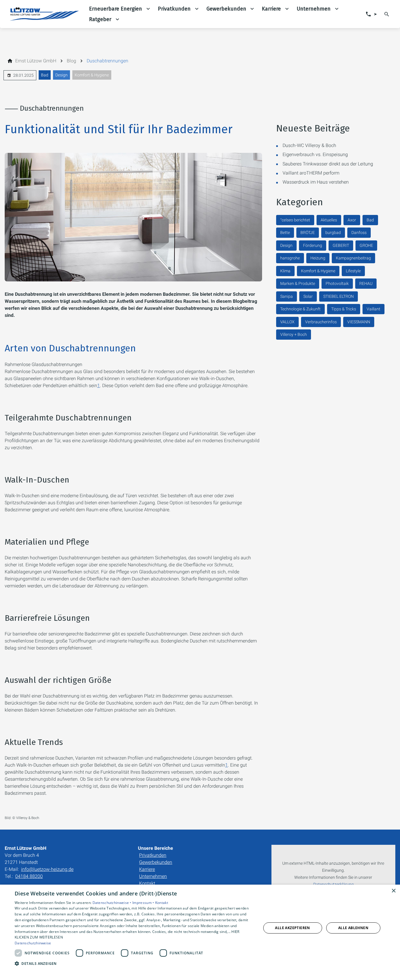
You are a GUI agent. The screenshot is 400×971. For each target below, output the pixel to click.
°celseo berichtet (295, 220)
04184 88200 (29, 876)
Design (61, 75)
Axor (352, 220)
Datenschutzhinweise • (113, 902)
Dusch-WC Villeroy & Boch (309, 145)
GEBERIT (341, 245)
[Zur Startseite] (44, 14)
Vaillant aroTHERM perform (311, 173)
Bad (44, 75)
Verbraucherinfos (321, 321)
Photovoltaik (337, 283)
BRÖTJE (307, 232)
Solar (308, 296)
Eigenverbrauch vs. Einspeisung (315, 154)
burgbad (333, 232)
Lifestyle (353, 271)
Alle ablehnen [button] (353, 927)
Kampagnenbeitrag (353, 258)
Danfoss (359, 232)
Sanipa (286, 296)
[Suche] (387, 14)
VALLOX (287, 321)
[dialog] (200, 928)
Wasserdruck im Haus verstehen (316, 182)
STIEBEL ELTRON (338, 296)
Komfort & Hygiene (92, 75)
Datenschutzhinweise (33, 943)
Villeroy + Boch (293, 334)
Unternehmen (153, 876)
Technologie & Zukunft (300, 309)
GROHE (366, 245)
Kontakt (147, 883)
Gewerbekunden (155, 862)
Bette (285, 232)
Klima (285, 271)
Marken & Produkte (297, 283)
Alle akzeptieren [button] (292, 927)
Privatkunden (152, 855)
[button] (134, 963)
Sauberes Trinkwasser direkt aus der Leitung (328, 164)
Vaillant (373, 309)
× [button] (393, 891)
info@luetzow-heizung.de (47, 869)
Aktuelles (329, 220)
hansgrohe (290, 258)
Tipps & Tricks (343, 309)
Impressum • (143, 902)
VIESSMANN (358, 321)
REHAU (365, 283)
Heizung (317, 258)
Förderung (312, 245)
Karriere (147, 869)
